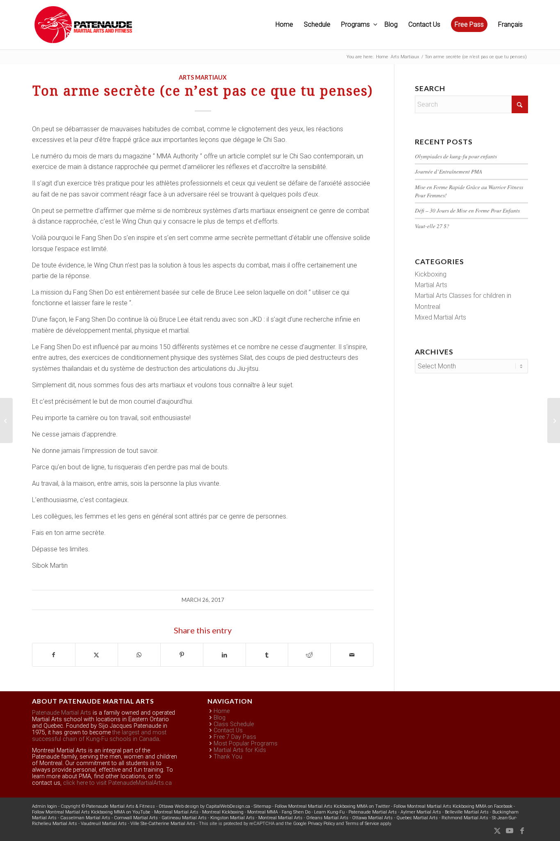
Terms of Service (362, 823)
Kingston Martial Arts (232, 817)
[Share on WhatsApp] (139, 654)
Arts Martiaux (203, 77)
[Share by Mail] (352, 654)
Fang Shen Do (296, 812)
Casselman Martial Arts (85, 817)
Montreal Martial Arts (176, 812)
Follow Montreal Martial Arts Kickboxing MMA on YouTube (91, 812)
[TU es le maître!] (6, 420)
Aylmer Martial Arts (421, 812)
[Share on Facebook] (53, 654)
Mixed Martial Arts (440, 317)
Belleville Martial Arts (467, 812)
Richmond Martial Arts (465, 817)
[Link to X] (497, 831)
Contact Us (228, 730)
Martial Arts (431, 285)
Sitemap (262, 806)
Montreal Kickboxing (223, 812)
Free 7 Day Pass (235, 737)
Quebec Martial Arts (417, 817)
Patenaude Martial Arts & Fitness (120, 806)
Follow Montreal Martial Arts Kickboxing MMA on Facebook (453, 806)
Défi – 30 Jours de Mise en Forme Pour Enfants (467, 210)
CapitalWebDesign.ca (228, 806)
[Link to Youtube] (509, 831)
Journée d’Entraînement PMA (448, 171)
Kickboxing (430, 274)
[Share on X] (96, 654)
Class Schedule (234, 724)
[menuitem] (284, 24)
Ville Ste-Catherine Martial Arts (162, 823)
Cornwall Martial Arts (136, 817)
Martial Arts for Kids (240, 750)
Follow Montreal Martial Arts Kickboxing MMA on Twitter (332, 806)
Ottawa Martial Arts (372, 817)
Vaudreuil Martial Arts (104, 823)
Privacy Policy (321, 823)
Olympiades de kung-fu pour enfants (456, 156)
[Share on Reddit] (309, 654)
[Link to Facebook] (522, 831)
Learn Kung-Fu (329, 812)
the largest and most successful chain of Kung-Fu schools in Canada (99, 736)
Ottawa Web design (179, 806)
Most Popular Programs (246, 743)
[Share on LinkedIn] (224, 654)
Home (222, 711)
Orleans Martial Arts (327, 817)
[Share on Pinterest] (182, 654)
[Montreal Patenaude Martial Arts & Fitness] (83, 28)
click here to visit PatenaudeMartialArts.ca (117, 782)
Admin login (44, 806)
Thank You (228, 756)
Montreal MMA (262, 812)
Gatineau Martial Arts (184, 817)
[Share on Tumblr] (267, 654)
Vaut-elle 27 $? (432, 226)
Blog (219, 717)
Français (510, 24)
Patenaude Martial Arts (61, 712)
